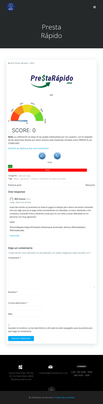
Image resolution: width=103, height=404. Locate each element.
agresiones (24, 179)
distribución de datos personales (52, 179)
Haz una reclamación (39, 148)
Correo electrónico (17, 303)
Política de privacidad (64, 397)
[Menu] (94, 7)
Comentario (14, 257)
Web (10, 314)
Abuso (16, 179)
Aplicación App (24, 176)
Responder (15, 235)
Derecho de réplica (17, 148)
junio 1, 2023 (29, 63)
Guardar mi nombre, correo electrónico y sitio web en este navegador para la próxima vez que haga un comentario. (50, 330)
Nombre (13, 292)
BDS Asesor (16, 63)
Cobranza (34, 179)
